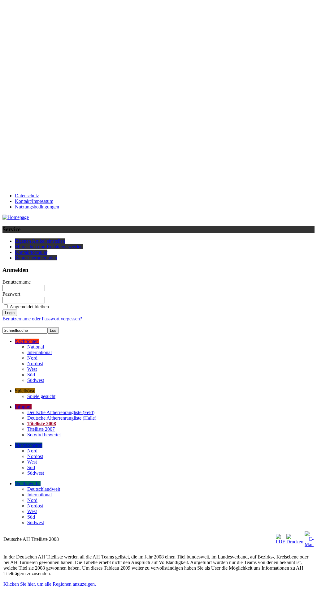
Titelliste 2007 (41, 429)
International (39, 352)
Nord (32, 358)
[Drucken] (294, 537)
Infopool (23, 406)
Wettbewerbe (28, 483)
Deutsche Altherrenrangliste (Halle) (61, 418)
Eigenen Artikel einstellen (40, 241)
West (32, 369)
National (35, 346)
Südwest (35, 380)
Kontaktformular (31, 252)
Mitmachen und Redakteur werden (49, 246)
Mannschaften (28, 445)
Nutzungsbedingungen (37, 206)
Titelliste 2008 (41, 423)
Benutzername (16, 282)
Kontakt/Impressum (34, 201)
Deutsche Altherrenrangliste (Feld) (60, 412)
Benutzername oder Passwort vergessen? (42, 318)
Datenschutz (27, 195)
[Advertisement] (27, 95)
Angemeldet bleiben (29, 306)
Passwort (11, 294)
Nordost (35, 363)
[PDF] (280, 537)
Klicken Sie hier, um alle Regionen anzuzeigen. (49, 584)
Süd (31, 374)
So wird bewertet (44, 434)
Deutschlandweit (43, 489)
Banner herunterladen (36, 257)
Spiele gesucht (41, 396)
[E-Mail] (309, 537)
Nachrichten (27, 341)
